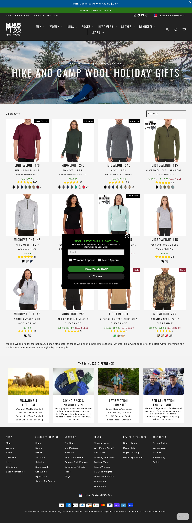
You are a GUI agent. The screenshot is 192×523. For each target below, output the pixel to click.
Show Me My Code (96, 269)
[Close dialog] (127, 236)
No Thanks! (96, 276)
